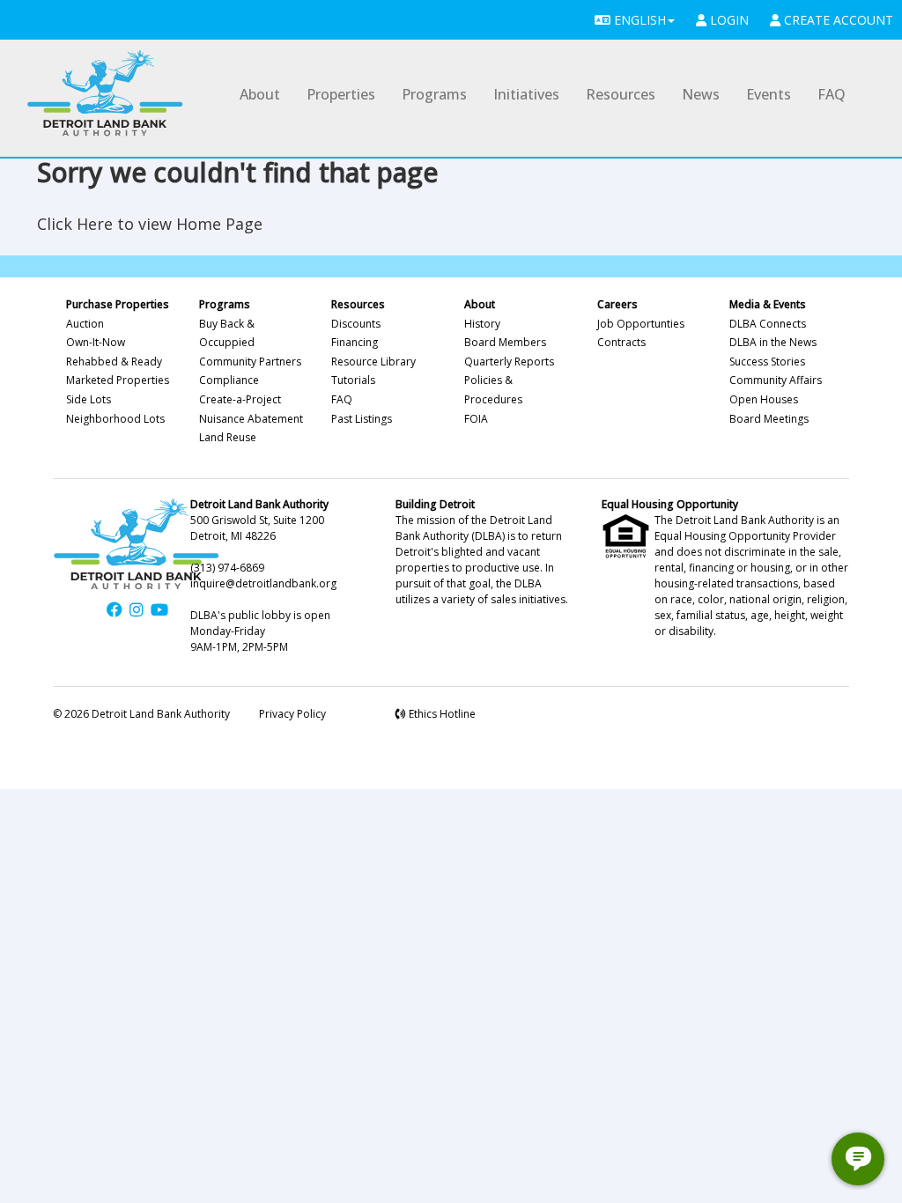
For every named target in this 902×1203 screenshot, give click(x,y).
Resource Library (373, 361)
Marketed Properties (117, 380)
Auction (85, 323)
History (482, 323)
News (701, 94)
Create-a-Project (240, 399)
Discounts (356, 323)
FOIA (476, 418)
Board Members (505, 342)
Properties (341, 94)
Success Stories (767, 361)
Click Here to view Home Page (149, 223)
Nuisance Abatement (251, 418)
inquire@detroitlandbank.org (263, 583)
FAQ (831, 94)
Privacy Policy (292, 713)
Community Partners (250, 361)
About (260, 94)
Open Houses (763, 399)
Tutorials (353, 380)
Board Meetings (769, 418)
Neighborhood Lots (115, 418)
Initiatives (526, 94)
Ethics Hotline (441, 713)
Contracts (621, 342)
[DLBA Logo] (105, 93)
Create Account (836, 19)
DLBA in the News (773, 342)
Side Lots (88, 399)
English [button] (638, 19)
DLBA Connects (767, 323)
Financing (354, 342)
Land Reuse (227, 437)
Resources (620, 94)
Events (768, 94)
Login (727, 19)
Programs (434, 94)
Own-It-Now (95, 342)
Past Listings (361, 418)
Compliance (229, 380)
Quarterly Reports (509, 361)
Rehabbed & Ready (114, 361)
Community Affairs (775, 380)
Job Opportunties (640, 323)
